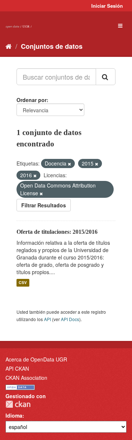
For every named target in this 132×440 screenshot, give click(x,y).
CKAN (18, 404)
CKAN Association (26, 377)
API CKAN (17, 368)
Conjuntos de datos (51, 46)
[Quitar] (69, 164)
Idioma (14, 415)
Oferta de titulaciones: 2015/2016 (57, 232)
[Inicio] (9, 46)
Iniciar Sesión (107, 5)
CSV (23, 283)
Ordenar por (31, 99)
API (47, 319)
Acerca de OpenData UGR (36, 359)
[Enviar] (105, 76)
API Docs (70, 319)
